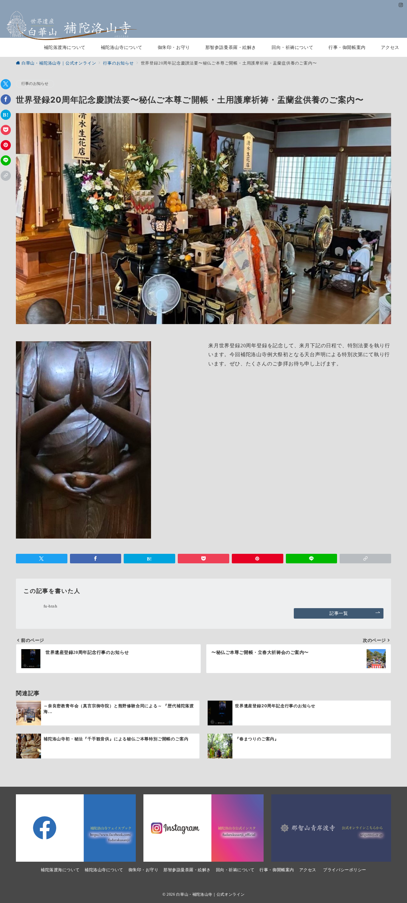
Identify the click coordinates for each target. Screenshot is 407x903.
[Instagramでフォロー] (401, 5)
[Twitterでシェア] (6, 84)
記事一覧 (338, 613)
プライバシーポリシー (344, 869)
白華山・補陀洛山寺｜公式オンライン (210, 895)
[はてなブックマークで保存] (6, 115)
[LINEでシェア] (6, 160)
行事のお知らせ (35, 84)
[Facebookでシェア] (6, 99)
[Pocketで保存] (6, 130)
